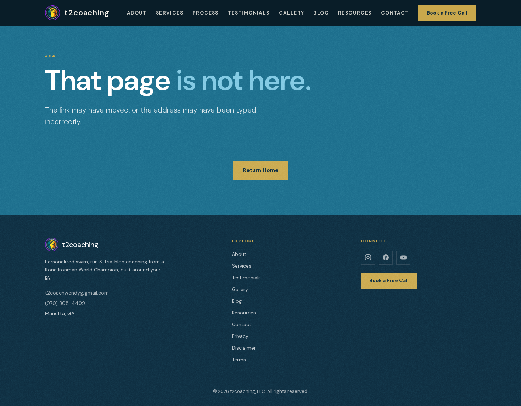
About (137, 13)
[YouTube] (403, 258)
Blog (321, 13)
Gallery (291, 13)
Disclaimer (244, 348)
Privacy (240, 336)
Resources (355, 13)
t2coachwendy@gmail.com (77, 293)
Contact (395, 13)
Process (205, 13)
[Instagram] (368, 258)
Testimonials (249, 13)
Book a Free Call (447, 13)
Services (169, 13)
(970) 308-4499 (65, 303)
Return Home (261, 170)
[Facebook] (386, 258)
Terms (239, 359)
